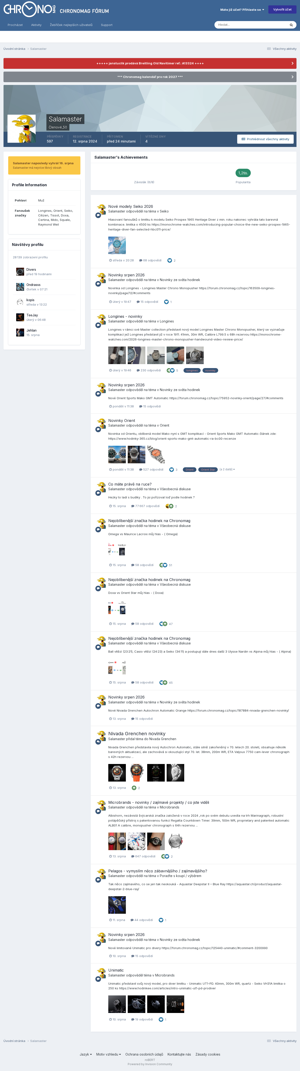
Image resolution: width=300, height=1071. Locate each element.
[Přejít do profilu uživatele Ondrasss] (20, 287)
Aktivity (36, 25)
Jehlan (31, 330)
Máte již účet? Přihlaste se (241, 9)
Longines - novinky (125, 316)
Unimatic (116, 970)
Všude (275, 24)
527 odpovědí (152, 469)
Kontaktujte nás (179, 1054)
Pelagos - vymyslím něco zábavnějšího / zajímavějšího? (157, 871)
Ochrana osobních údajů (144, 1054)
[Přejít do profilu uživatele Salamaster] (100, 209)
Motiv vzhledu (107, 1054)
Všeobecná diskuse (175, 489)
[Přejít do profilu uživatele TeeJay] (20, 317)
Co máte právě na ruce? (130, 484)
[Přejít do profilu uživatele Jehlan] (20, 332)
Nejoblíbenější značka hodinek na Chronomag (149, 520)
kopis (30, 300)
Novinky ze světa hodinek (180, 280)
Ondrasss (33, 285)
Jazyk (85, 1054)
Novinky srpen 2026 (126, 275)
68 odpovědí (151, 260)
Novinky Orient (121, 420)
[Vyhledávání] (291, 25)
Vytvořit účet (282, 9)
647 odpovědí (144, 856)
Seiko (164, 211)
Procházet (15, 25)
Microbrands (169, 807)
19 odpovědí (143, 1019)
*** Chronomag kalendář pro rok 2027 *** (150, 77)
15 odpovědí (149, 301)
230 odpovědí (150, 370)
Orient (164, 425)
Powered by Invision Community (150, 1064)
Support (106, 25)
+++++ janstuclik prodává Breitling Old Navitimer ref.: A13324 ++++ (150, 63)
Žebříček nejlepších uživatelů (71, 25)
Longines (167, 321)
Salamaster (116, 211)
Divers (31, 269)
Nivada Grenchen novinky (136, 733)
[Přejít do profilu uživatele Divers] (20, 272)
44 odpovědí (143, 920)
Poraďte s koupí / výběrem (180, 876)
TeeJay (32, 315)
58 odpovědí (144, 565)
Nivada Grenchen (162, 739)
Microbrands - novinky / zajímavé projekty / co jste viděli (158, 802)
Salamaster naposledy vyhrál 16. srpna (43, 163)
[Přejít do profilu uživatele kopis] (20, 302)
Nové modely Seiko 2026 (130, 206)
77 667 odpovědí (147, 506)
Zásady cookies (207, 1054)
